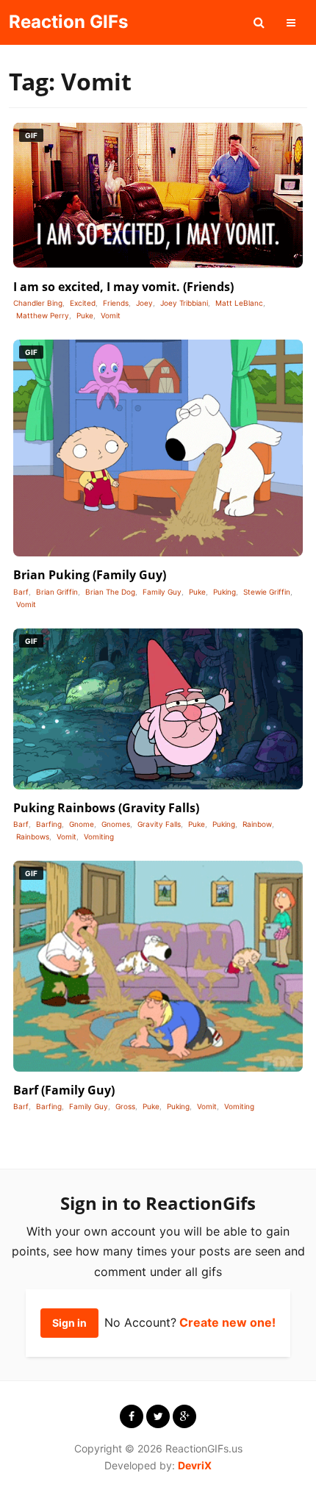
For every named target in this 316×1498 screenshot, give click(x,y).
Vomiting (99, 836)
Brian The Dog (110, 591)
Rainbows (32, 836)
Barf (21, 591)
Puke (84, 315)
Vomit (111, 315)
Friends (116, 302)
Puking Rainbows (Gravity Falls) (106, 808)
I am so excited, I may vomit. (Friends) (123, 287)
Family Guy (162, 591)
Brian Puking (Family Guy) (89, 575)
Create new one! (227, 1322)
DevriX (195, 1465)
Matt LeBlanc (239, 302)
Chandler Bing (37, 302)
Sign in (69, 1322)
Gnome (81, 824)
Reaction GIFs (68, 21)
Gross (125, 1106)
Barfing (49, 824)
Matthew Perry (42, 315)
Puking (224, 591)
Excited (83, 302)
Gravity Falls (159, 824)
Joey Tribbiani (184, 302)
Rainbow (257, 824)
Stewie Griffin (266, 591)
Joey (144, 302)
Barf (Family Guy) (64, 1090)
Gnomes (115, 824)
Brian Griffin (57, 591)
